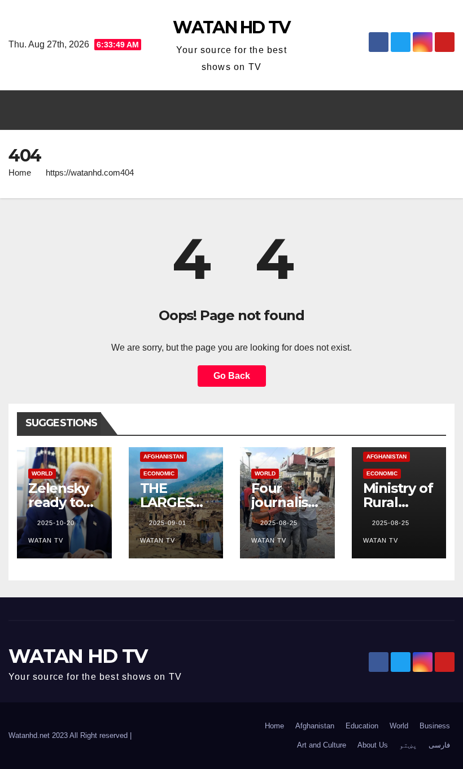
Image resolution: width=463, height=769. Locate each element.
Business (435, 726)
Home (19, 172)
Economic (158, 473)
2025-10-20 (57, 522)
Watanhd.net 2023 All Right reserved (69, 735)
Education (362, 726)
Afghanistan (163, 456)
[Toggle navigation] (443, 110)
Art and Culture (321, 745)
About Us (372, 745)
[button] (226, 110)
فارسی (439, 745)
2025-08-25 (280, 522)
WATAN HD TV (231, 27)
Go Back (231, 376)
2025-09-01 (169, 522)
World (42, 473)
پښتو (408, 745)
